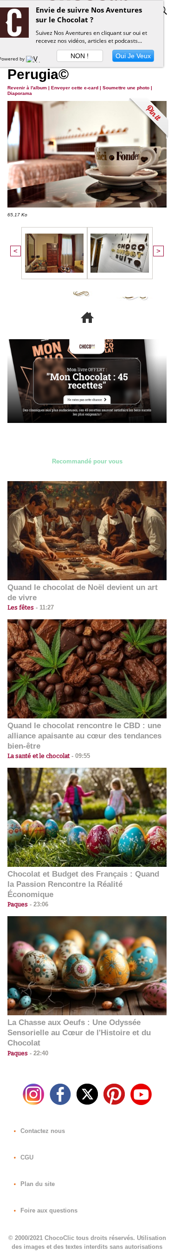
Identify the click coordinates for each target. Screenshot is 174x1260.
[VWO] (35, 58)
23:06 (38, 904)
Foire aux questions (48, 1210)
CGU (26, 1157)
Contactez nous (42, 1130)
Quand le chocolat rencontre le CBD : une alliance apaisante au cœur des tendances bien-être (84, 736)
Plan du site (37, 1183)
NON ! (80, 56)
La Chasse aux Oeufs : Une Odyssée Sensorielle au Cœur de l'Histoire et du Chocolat (79, 1032)
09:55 (80, 755)
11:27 (44, 607)
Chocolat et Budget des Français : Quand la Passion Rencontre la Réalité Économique (83, 884)
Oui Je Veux (133, 56)
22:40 (38, 1053)
